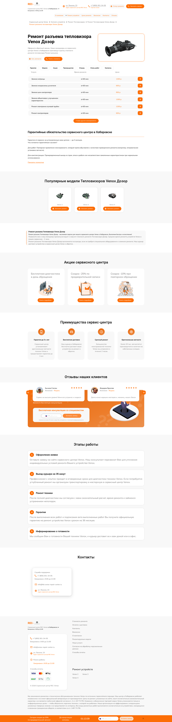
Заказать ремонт (61, 208)
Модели (44, 68)
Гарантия (33, 68)
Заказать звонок (136, 6)
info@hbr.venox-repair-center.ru (50, 584)
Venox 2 (75, 674)
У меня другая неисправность (86, 121)
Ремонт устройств (73, 15)
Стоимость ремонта (79, 621)
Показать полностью (36, 162)
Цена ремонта (86, 15)
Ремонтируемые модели (81, 639)
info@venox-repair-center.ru (44, 647)
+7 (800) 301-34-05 (98, 5)
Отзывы (114, 15)
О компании (59, 15)
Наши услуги (77, 643)
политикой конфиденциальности (76, 420)
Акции (55, 68)
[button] (28, 393)
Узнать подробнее (45, 300)
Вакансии (97, 15)
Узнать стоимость (54, 59)
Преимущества (68, 68)
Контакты (106, 15)
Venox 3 (85, 674)
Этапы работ (94, 68)
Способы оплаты (78, 652)
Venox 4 (75, 678)
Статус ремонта (118, 6)
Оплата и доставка (79, 625)
